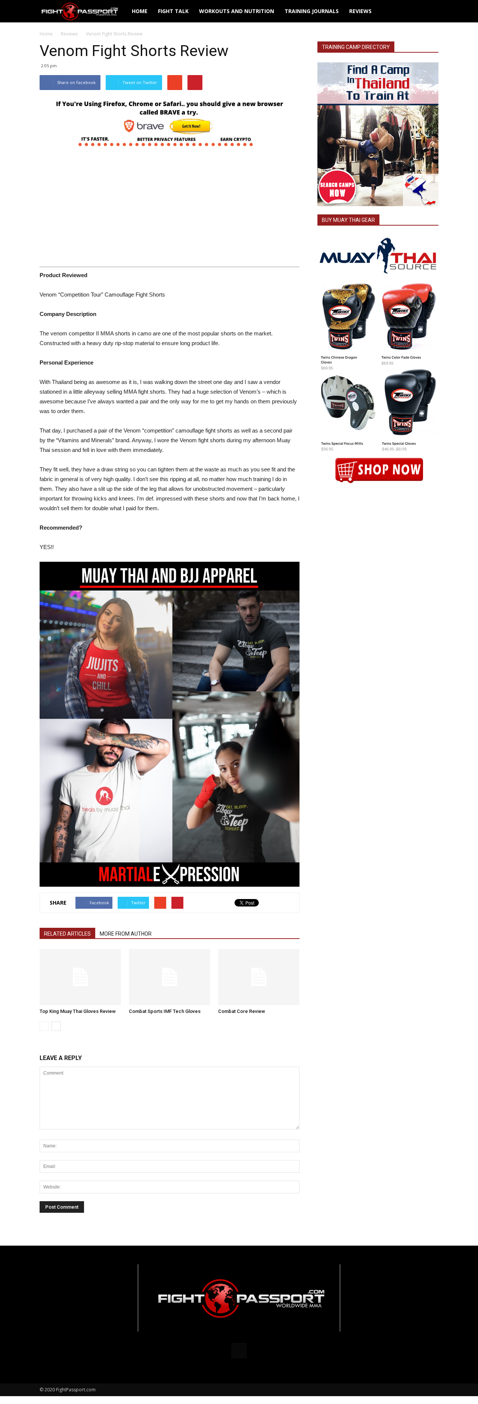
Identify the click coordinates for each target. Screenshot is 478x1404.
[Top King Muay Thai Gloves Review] (80, 977)
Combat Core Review (241, 1011)
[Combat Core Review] (258, 977)
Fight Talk (173, 11)
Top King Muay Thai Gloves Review (78, 1011)
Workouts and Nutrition (236, 11)
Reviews (360, 11)
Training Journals (312, 11)
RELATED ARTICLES (67, 934)
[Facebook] (239, 1350)
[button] (429, 11)
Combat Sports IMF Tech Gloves (165, 1011)
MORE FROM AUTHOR (126, 934)
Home (140, 11)
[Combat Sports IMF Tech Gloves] (169, 977)
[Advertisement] (169, 208)
